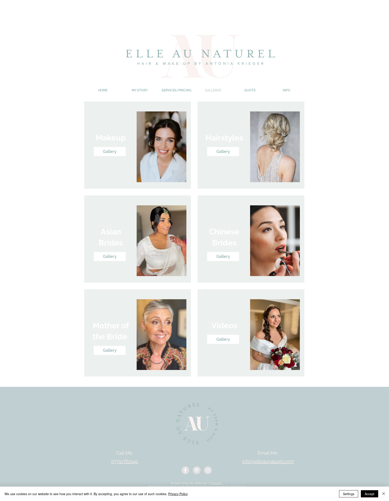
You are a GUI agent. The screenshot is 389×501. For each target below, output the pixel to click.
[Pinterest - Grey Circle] (197, 470)
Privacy (216, 483)
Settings (348, 494)
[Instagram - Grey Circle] (208, 470)
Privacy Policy (178, 494)
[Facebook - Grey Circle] (185, 470)
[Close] (383, 493)
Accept (369, 494)
